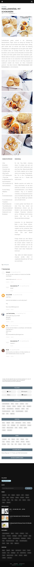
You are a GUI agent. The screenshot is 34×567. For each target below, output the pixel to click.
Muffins (23, 408)
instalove (3, 430)
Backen (12, 403)
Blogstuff (8, 422)
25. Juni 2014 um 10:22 (17, 294)
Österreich (8, 502)
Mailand (17, 441)
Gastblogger (13, 425)
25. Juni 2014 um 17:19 (20, 313)
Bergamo (13, 439)
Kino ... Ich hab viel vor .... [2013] (17, 509)
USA (15, 444)
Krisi (7, 325)
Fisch (27, 403)
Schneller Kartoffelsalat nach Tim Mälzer (20, 523)
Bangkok (13, 495)
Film (8, 425)
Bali (9, 439)
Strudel (26, 411)
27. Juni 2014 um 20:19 (13, 325)
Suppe (3, 413)
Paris (8, 444)
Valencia (19, 444)
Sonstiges (29, 425)
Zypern (29, 444)
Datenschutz (22, 563)
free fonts (20, 427)
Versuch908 (9, 294)
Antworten (7, 282)
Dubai (27, 439)
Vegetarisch (12, 413)
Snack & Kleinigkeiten (19, 411)
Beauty (3, 422)
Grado (3, 441)
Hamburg (8, 441)
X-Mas (16, 427)
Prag (12, 444)
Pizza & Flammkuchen (6, 411)
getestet (25, 427)
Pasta (27, 408)
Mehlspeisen (6, 264)
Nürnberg (4, 444)
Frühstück (9, 406)
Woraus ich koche (10, 427)
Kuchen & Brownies (10, 408)
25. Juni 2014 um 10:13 (15, 272)
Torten (7, 413)
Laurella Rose (19, 279)
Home (11, 563)
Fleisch (3, 406)
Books (13, 422)
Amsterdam (4, 439)
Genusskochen (14, 286)
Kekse (24, 406)
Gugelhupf (19, 406)
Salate (13, 411)
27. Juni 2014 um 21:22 (24, 286)
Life (17, 425)
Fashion (28, 422)
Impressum (16, 563)
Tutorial (3, 427)
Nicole (7, 349)
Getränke (13, 406)
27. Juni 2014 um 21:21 (24, 341)
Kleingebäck (29, 406)
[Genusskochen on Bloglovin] (6, 482)
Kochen (3, 408)
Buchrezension (18, 422)
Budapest (22, 439)
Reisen (16, 500)
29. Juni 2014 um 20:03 (14, 349)
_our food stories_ (10, 313)
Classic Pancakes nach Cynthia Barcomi (19, 516)
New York (27, 441)
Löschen (12, 282)
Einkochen (22, 403)
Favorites (4, 425)
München (22, 441)
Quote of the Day (23, 425)
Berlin (18, 439)
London (13, 441)
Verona (24, 444)
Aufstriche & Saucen (5, 403)
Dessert (17, 403)
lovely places (9, 430)
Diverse (24, 422)
